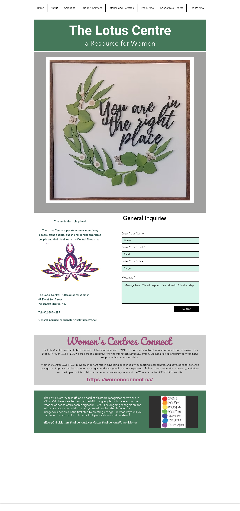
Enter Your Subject (133, 261)
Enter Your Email (132, 247)
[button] (173, 412)
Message (127, 277)
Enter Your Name (133, 233)
